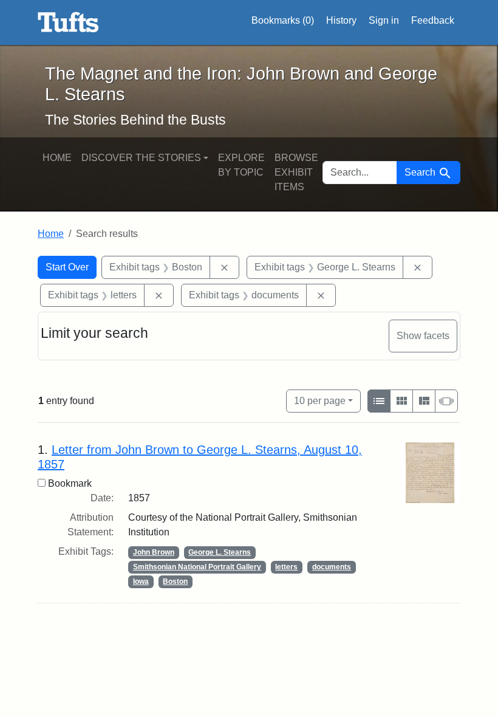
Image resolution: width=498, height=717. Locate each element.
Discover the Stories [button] (141, 158)
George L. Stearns (219, 552)
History (341, 20)
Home (57, 158)
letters (286, 567)
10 (320, 400)
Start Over (67, 267)
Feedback (432, 20)
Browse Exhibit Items (296, 172)
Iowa (141, 581)
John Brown (153, 552)
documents (331, 567)
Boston (175, 581)
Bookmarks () (282, 20)
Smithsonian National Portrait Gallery (197, 567)
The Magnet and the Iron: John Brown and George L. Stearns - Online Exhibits (68, 22)
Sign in (384, 20)
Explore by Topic (241, 165)
